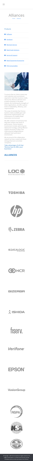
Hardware (9, 39)
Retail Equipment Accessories (15, 60)
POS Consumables (12, 66)
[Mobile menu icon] (4, 4)
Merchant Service (12, 45)
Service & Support (12, 55)
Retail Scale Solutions (13, 50)
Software (9, 34)
